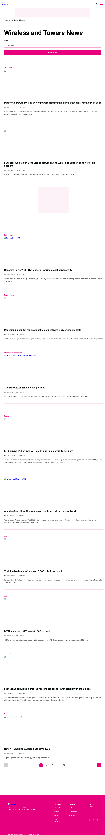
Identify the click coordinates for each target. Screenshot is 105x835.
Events (56, 812)
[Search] (96, 4)
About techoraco (57, 820)
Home (6, 20)
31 (64, 765)
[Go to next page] (99, 765)
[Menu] (101, 4)
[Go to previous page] (6, 765)
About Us (57, 808)
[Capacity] (16, 4)
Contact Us (93, 810)
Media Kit (57, 815)
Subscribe (72, 815)
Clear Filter (52, 53)
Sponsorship (73, 812)
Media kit (72, 808)
